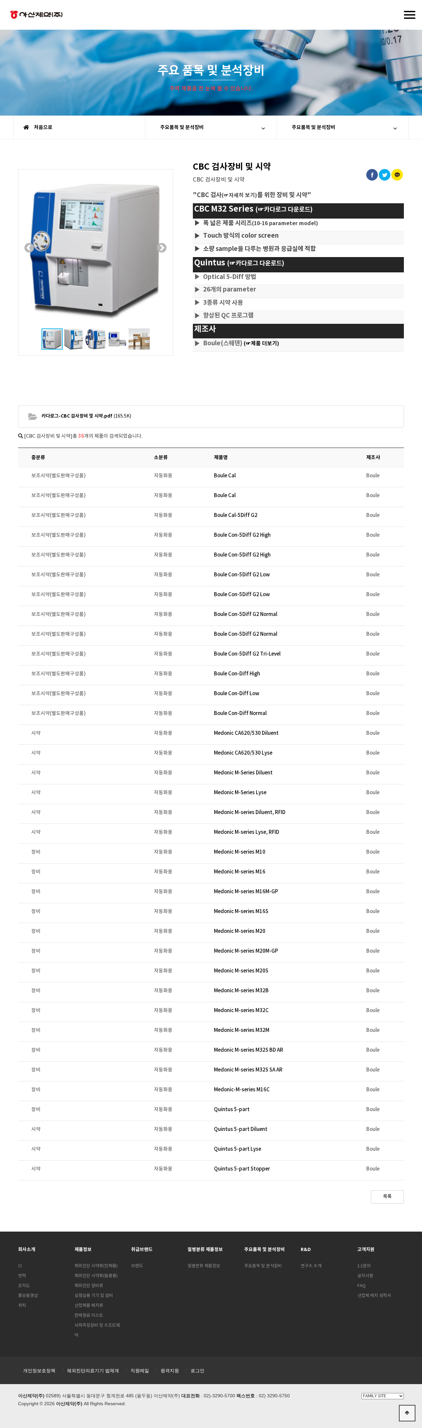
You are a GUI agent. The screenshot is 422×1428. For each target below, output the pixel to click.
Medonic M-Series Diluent (243, 773)
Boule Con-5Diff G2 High (242, 535)
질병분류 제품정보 (204, 1266)
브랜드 (137, 1266)
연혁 (22, 1276)
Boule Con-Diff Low (236, 694)
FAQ (361, 1285)
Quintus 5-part (232, 1109)
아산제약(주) (36, 15)
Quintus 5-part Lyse (237, 1149)
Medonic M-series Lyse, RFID (246, 832)
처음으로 (42, 127)
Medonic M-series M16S (241, 911)
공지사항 (365, 1276)
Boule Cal (225, 476)
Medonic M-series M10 (239, 852)
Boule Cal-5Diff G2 (235, 515)
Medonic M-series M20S (241, 971)
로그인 (197, 1370)
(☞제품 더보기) (261, 343)
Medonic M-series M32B (241, 991)
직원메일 (140, 1370)
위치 (22, 1305)
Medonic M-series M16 (239, 872)
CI (20, 1266)
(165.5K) (86, 416)
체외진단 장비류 (89, 1285)
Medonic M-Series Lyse (240, 793)
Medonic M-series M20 (239, 931)
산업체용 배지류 (89, 1305)
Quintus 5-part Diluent (240, 1129)
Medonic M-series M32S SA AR (248, 1070)
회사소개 (26, 1249)
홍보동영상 (28, 1295)
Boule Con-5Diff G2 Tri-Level (247, 654)
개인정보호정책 (39, 1370)
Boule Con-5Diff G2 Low (242, 575)
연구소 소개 (311, 1266)
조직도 (24, 1285)
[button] (29, 248)
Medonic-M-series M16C (242, 1090)
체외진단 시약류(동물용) (96, 1276)
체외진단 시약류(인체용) (96, 1266)
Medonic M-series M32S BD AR (248, 1050)
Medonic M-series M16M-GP (246, 892)
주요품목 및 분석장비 (182, 127)
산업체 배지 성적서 (374, 1295)
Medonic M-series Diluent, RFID (250, 812)
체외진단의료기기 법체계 (93, 1370)
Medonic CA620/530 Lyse (243, 753)
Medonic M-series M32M (241, 1030)
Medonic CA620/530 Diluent (246, 733)
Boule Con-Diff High (237, 674)
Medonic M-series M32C (241, 1010)
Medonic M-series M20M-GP (246, 951)
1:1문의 (364, 1266)
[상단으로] (407, 1413)
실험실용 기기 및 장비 (94, 1295)
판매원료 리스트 (89, 1315)
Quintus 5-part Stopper (242, 1169)
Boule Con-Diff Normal (240, 713)
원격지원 (170, 1370)
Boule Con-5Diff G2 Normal (245, 614)
